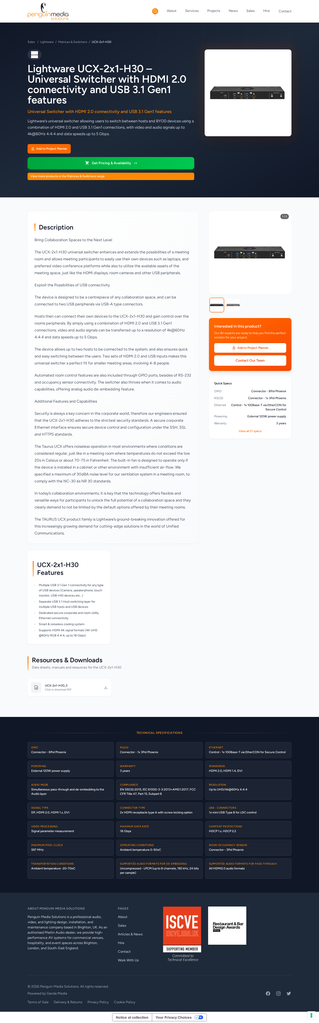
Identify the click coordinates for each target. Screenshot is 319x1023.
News (233, 11)
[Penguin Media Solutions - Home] (48, 11)
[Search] (155, 11)
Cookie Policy (124, 1002)
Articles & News (130, 934)
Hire (266, 11)
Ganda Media (57, 993)
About (171, 11)
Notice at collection (132, 1017)
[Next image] (285, 252)
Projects (213, 11)
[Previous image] (215, 252)
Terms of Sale (38, 1002)
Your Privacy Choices (174, 1017)
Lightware (47, 42)
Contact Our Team (250, 360)
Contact (285, 11)
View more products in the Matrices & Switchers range (67, 176)
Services (192, 11)
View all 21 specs (250, 431)
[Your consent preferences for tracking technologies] (311, 1015)
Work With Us (128, 960)
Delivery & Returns (68, 1002)
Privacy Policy (98, 1002)
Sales (250, 11)
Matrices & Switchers (72, 42)
